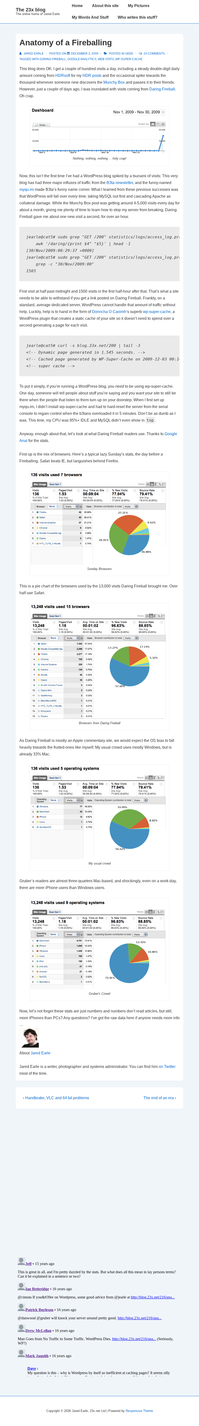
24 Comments (154, 53)
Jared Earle (40, 1053)
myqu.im (26, 189)
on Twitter (167, 1067)
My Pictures (138, 6)
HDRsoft (62, 75)
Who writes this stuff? (138, 17)
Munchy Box (114, 82)
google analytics (81, 59)
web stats (106, 59)
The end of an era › (159, 1098)
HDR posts (92, 75)
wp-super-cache (128, 59)
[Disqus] (99, 1182)
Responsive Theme (139, 1411)
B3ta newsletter (120, 183)
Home (77, 6)
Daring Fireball (162, 89)
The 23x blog (30, 9)
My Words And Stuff (90, 17)
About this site (105, 6)
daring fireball (53, 59)
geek (129, 53)
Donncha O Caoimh (109, 312)
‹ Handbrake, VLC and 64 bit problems (56, 1098)
